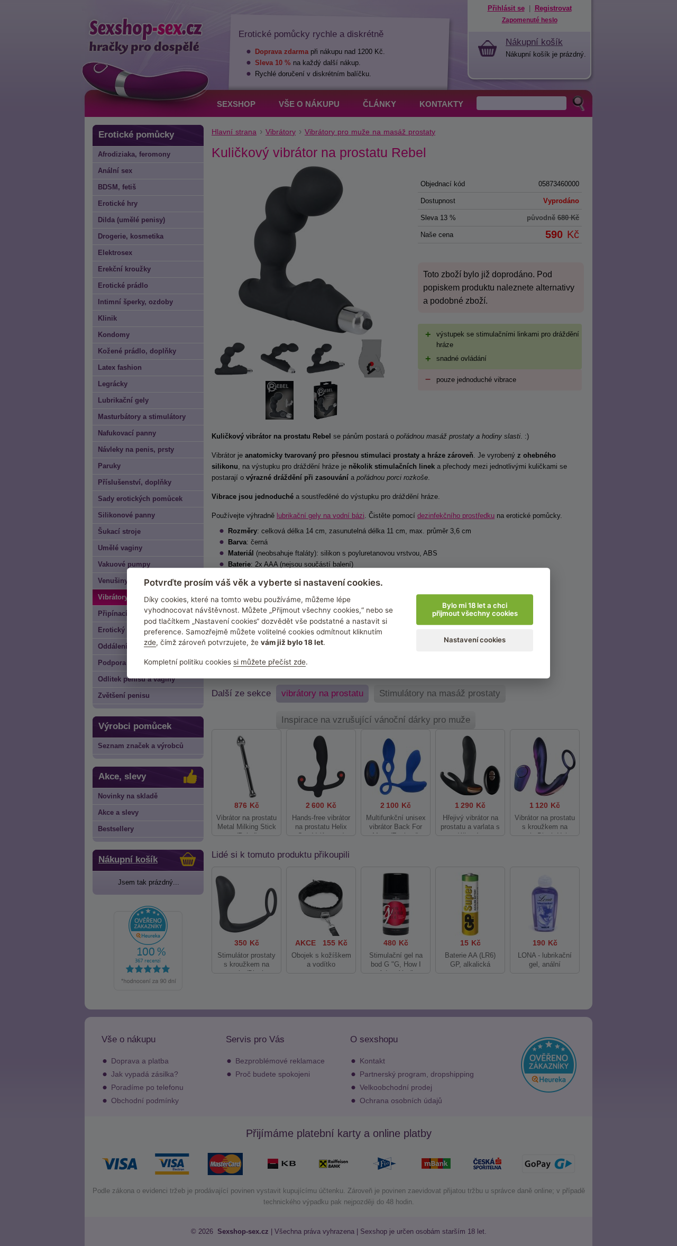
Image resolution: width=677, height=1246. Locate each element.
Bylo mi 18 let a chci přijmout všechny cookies (475, 609)
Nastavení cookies (475, 640)
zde (150, 642)
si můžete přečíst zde (269, 662)
